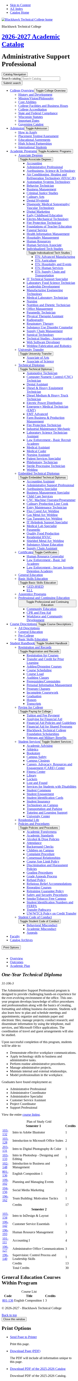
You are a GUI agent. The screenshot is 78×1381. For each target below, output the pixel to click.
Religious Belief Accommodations (49, 883)
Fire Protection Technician (44, 222)
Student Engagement (40, 794)
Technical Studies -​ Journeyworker (49, 338)
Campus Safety (37, 757)
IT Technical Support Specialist (47, 279)
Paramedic (33, 529)
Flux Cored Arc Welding (43, 511)
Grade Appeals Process (42, 876)
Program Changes (38, 688)
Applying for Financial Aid (44, 719)
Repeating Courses (39, 887)
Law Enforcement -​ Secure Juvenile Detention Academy (50, 569)
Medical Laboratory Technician (47, 297)
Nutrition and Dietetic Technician (48, 305)
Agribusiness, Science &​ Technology (51, 170)
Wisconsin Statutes (30, 117)
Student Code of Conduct (35, 917)
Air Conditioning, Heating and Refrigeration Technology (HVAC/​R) (51, 176)
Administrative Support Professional (50, 485)
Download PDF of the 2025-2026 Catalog (38, 1368)
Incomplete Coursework (42, 692)
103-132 (5, 1132)
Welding (32, 469)
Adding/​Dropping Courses (44, 666)
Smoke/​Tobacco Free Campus (46, 898)
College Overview (22, 90)
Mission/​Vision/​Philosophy (36, 98)
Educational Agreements (34, 140)
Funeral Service (37, 230)
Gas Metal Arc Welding (42, 515)
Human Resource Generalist (45, 556)
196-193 (5, 1232)
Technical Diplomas (31, 365)
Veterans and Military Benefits (46, 737)
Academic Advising (40, 745)
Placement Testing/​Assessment (38, 136)
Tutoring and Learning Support (47, 812)
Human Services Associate (44, 245)
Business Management (41, 189)
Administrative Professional (45, 167)
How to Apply (27, 132)
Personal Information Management (49, 685)
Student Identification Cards (45, 797)
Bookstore (33, 753)
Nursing (32, 301)
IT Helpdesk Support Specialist (47, 522)
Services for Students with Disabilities (51, 786)
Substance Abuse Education (45, 544)
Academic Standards (40, 835)
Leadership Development (43, 286)
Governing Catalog (30, 124)
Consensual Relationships (43, 857)
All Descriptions (29, 628)
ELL (30, 590)
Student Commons (39, 790)
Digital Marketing (38, 211)
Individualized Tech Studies (45, 248)
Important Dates (28, 120)
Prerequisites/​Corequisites (43, 681)
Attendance (34, 843)
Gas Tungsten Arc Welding (44, 518)
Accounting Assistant (40, 481)
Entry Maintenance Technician (47, 507)
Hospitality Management (43, 237)
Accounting (34, 163)
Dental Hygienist (38, 200)
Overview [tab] (16, 958)
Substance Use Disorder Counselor (50, 327)
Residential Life (28, 820)
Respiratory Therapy (40, 323)
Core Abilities (27, 102)
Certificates (25, 552)
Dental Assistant (37, 384)
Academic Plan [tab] (20, 966)
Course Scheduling (39, 670)
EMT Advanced (37, 414)
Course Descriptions (23, 624)
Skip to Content (20, 5)
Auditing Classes (38, 677)
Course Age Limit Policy (43, 861)
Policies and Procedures (34, 823)
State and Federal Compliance (38, 113)
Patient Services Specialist (44, 458)
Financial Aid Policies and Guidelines (51, 723)
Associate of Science (40, 361)
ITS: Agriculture (45, 260)
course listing (31, 1114)
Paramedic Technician (41, 312)
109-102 (5, 1181)
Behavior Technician (40, 185)
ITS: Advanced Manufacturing (55, 256)
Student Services (29, 741)
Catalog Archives (21, 940)
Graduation (34, 696)
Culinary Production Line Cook (47, 503)
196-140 (5, 1257)
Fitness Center (36, 771)
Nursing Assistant (38, 455)
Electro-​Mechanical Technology (48, 219)
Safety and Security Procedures (47, 895)
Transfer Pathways (39, 909)
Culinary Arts (35, 196)
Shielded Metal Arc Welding (45, 541)
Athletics (32, 749)
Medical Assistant (38, 447)
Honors (31, 700)
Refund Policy (36, 880)
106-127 (5, 1248)
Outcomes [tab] (16, 962)
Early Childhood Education (45, 215)
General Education (30, 575)
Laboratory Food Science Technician (51, 282)
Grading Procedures (40, 872)
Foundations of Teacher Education (49, 226)
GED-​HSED (35, 586)
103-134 (5, 1215)
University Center (38, 816)
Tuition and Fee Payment (43, 715)
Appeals (32, 932)
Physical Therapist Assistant (45, 316)
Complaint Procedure (40, 854)
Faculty (15, 936)
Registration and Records (34, 647)
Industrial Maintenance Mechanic (48, 429)
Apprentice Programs (32, 594)
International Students (32, 147)
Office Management (40, 308)
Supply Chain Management (45, 331)
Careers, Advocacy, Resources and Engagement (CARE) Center (49, 766)
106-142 (5, 1224)
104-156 (5, 1190)
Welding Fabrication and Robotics (49, 346)
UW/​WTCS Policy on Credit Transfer (51, 913)
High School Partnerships (35, 143)
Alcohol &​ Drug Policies (43, 839)
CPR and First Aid (39, 612)
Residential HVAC (39, 537)
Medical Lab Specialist (42, 526)
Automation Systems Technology (48, 182)
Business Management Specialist (48, 492)
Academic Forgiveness (42, 831)
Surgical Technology (40, 334)
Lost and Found (37, 783)
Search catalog (11, 78)
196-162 (5, 1198)
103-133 (5, 1157)
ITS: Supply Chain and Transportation (50, 273)
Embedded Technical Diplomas (38, 473)
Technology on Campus (42, 805)
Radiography (35, 320)
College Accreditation (32, 109)
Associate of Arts (38, 357)
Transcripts (34, 703)
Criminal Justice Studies (42, 193)
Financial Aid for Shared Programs (49, 726)
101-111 (5, 1240)
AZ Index (16, 9)
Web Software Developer (43, 342)
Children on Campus (40, 850)
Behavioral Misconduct (42, 925)
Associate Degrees (30, 155)
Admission (17, 128)
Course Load (35, 674)
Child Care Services (40, 496)
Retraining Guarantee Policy (45, 891)
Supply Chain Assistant (42, 548)
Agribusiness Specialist (42, 489)
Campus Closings (38, 760)
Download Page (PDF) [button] (25, 1351)
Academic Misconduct (41, 929)
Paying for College (30, 707)
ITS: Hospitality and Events (53, 264)
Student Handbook (22, 643)
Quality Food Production (43, 533)
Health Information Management (48, 234)
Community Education (41, 609)
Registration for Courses (42, 655)
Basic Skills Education (33, 578)
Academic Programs (23, 151)
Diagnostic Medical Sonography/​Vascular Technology (48, 206)
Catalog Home (19, 12)
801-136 (5, 1173)
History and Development (35, 94)
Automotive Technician (42, 373)
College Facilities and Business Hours (43, 105)
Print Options (11, 947)
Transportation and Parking (44, 809)
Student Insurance (38, 801)
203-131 (5, 1148)
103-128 (5, 1140)
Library (31, 775)
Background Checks (40, 846)
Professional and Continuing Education (44, 598)
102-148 (5, 1165)
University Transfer (31, 349)
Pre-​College (26, 635)
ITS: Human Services (49, 268)
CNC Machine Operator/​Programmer (51, 500)
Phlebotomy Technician (42, 462)
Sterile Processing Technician (46, 466)
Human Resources (39, 241)
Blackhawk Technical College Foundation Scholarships (46, 732)
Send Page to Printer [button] (23, 1337)
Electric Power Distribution (44, 403)
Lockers (32, 779)
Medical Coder (36, 451)
